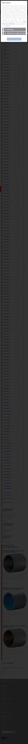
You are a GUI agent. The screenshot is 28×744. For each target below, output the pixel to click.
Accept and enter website (14, 39)
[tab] (15, 29)
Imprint (8, 26)
